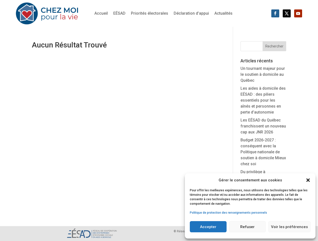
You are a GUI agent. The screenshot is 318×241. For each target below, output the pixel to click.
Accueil (101, 14)
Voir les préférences (289, 227)
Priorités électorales (149, 14)
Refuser (247, 227)
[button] (308, 180)
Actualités (223, 14)
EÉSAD (119, 14)
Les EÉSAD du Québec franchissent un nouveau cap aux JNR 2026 (263, 126)
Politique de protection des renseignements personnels (228, 212)
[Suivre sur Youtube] (298, 13)
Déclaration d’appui (191, 14)
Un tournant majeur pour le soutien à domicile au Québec (262, 74)
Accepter (208, 227)
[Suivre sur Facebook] (275, 13)
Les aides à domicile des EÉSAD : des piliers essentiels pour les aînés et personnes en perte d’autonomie (263, 100)
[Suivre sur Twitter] (287, 13)
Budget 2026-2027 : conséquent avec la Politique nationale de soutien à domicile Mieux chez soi (263, 152)
